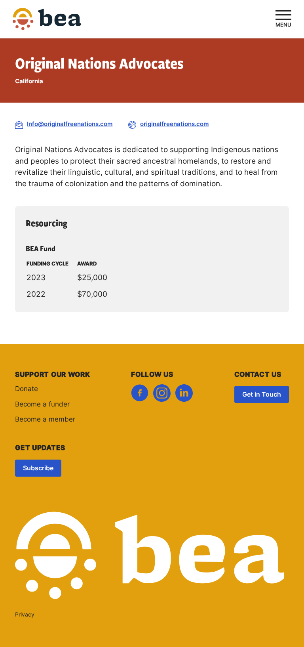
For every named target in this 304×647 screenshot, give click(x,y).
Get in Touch (261, 395)
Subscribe (38, 469)
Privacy (24, 615)
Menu (283, 25)
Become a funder (42, 404)
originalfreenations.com (174, 125)
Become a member (45, 419)
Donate (26, 389)
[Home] (47, 24)
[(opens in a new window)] (139, 395)
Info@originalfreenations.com (69, 125)
